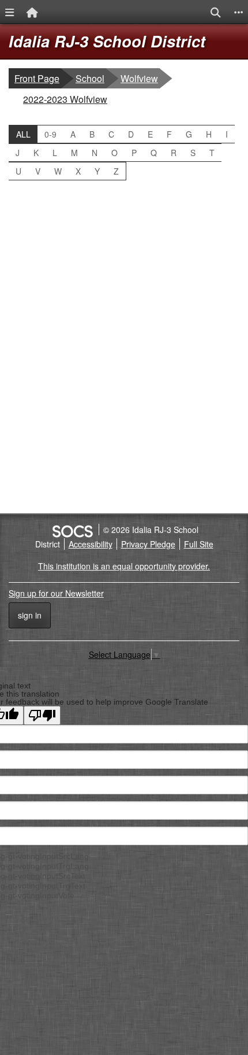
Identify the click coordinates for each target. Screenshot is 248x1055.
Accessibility (90, 544)
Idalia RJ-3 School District (107, 41)
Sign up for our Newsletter (56, 593)
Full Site (198, 544)
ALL (23, 134)
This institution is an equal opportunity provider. (124, 566)
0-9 (50, 134)
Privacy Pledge (148, 544)
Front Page (36, 78)
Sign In (30, 615)
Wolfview (140, 78)
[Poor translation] (42, 715)
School (90, 78)
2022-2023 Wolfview (64, 99)
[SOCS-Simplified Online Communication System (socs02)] (72, 529)
